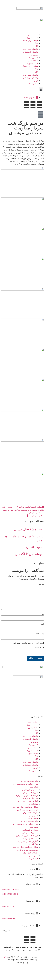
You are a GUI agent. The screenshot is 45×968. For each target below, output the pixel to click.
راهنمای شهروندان (30, 49)
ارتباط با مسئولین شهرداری (27, 795)
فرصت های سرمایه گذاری (27, 810)
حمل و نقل (33, 815)
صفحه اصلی (33, 34)
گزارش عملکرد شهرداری (28, 801)
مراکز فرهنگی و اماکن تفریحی (25, 807)
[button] (41, 89)
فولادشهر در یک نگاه (30, 40)
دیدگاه (40, 584)
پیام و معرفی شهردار (29, 781)
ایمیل (42, 624)
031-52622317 (9, 906)
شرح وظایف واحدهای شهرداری (25, 784)
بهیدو (6, 956)
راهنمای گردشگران (30, 52)
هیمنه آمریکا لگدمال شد (26, 554)
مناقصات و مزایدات (30, 798)
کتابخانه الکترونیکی (30, 812)
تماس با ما (33, 57)
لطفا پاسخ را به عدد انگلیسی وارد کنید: (28, 643)
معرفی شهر (33, 727)
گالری (35, 46)
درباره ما (34, 55)
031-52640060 (9, 918)
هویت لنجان (34, 547)
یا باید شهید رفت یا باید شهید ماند (23, 538)
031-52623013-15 (10, 889)
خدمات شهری (32, 37)
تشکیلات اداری (32, 804)
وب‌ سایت (40, 633)
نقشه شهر (34, 787)
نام (43, 614)
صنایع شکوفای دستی (28, 529)
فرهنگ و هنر (33, 818)
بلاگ (36, 43)
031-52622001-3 (10, 894)
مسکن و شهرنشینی (30, 789)
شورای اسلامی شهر (30, 792)
